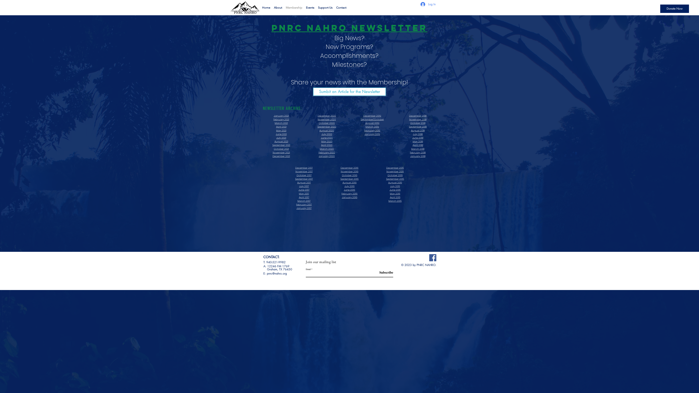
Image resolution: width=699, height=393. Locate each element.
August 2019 (372, 123)
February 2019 (372, 130)
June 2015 (395, 190)
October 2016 (349, 175)
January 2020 (327, 156)
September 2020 (326, 126)
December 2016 (349, 168)
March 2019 (372, 126)
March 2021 (281, 123)
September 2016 (349, 179)
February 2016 (349, 193)
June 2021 (281, 134)
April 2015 (395, 197)
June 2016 (349, 190)
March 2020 (327, 149)
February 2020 (327, 152)
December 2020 (327, 116)
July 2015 (395, 186)
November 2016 (349, 171)
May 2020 (326, 141)
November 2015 (395, 171)
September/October (372, 119)
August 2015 (395, 182)
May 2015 (395, 193)
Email (308, 269)
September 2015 (395, 179)
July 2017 (304, 186)
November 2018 (417, 119)
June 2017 (304, 190)
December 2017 (304, 168)
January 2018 (417, 156)
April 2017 (304, 197)
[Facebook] (432, 257)
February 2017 (304, 204)
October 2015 (395, 175)
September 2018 (418, 126)
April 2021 (281, 126)
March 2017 (304, 201)
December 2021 (281, 156)
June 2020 (327, 138)
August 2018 (418, 130)
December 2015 (395, 168)
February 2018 (418, 152)
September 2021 (281, 145)
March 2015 (395, 201)
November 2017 (304, 171)
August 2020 (326, 130)
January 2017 (304, 208)
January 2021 (281, 116)
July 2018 (418, 134)
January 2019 (372, 134)
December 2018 (417, 116)
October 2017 (304, 175)
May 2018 (418, 141)
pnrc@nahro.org (277, 273)
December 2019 (372, 116)
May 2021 (281, 130)
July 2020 (326, 134)
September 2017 (304, 179)
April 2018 (418, 145)
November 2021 (281, 152)
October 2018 (417, 123)
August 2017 (304, 182)
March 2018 (417, 149)
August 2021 (281, 141)
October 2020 (327, 123)
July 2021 (281, 138)
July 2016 (349, 186)
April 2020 (326, 145)
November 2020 (327, 119)
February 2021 (281, 119)
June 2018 (417, 138)
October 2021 (281, 149)
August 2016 (350, 182)
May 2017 (304, 193)
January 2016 (349, 197)
